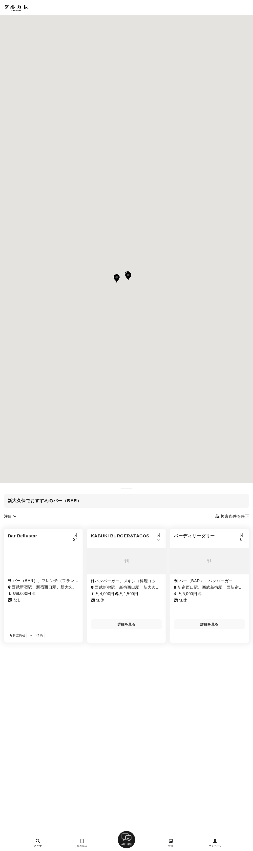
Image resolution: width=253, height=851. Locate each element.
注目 (8, 516)
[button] (128, 276)
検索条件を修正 (234, 516)
